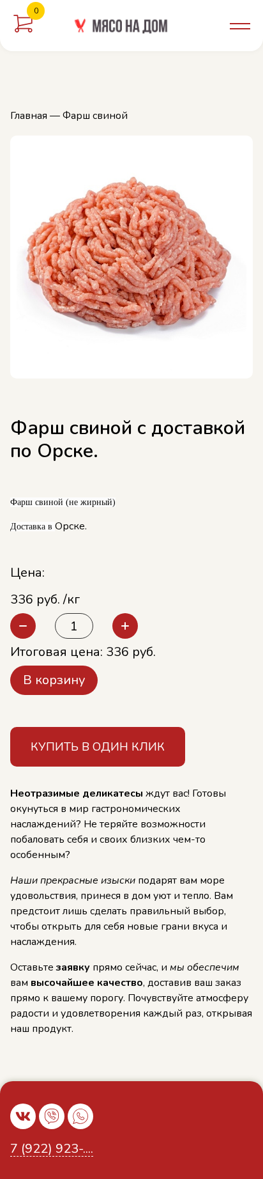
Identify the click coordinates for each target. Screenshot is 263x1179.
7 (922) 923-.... (51, 1149)
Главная (28, 116)
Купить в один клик (98, 746)
